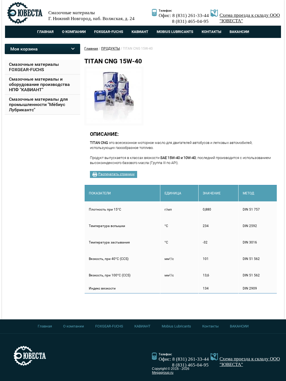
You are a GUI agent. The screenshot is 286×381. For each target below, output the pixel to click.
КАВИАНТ (140, 32)
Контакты (211, 32)
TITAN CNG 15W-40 (113, 61)
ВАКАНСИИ (239, 32)
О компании (74, 32)
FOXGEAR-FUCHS (108, 32)
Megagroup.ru (162, 373)
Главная (45, 32)
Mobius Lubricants (175, 32)
